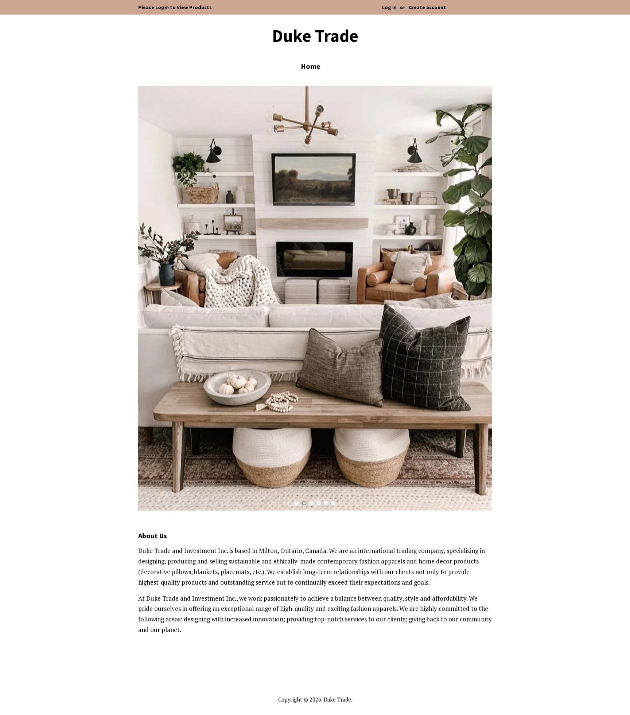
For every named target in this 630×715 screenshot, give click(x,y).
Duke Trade (315, 36)
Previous (153, 298)
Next (476, 298)
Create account (427, 7)
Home (310, 66)
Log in (389, 7)
